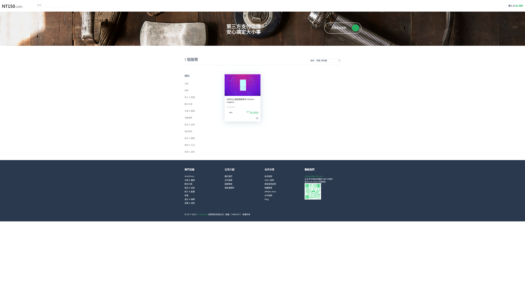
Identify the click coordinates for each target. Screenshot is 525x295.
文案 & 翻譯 (190, 111)
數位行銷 (188, 104)
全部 (186, 83)
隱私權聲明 (229, 187)
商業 (186, 90)
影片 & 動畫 (190, 97)
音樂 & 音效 (190, 152)
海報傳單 (188, 117)
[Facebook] (335, 214)
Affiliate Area (270, 191)
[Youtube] (339, 214)
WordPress (189, 176)
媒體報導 (268, 187)
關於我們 (228, 176)
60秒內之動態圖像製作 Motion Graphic (240, 100)
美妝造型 (188, 131)
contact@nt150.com (314, 176)
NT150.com (202, 214)
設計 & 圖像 (190, 138)
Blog (267, 199)
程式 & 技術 (190, 124)
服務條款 (228, 184)
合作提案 (228, 180)
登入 (510, 5)
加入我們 (519, 5)
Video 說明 (269, 180)
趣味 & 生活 (190, 145)
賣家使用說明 (270, 184)
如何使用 (268, 176)
